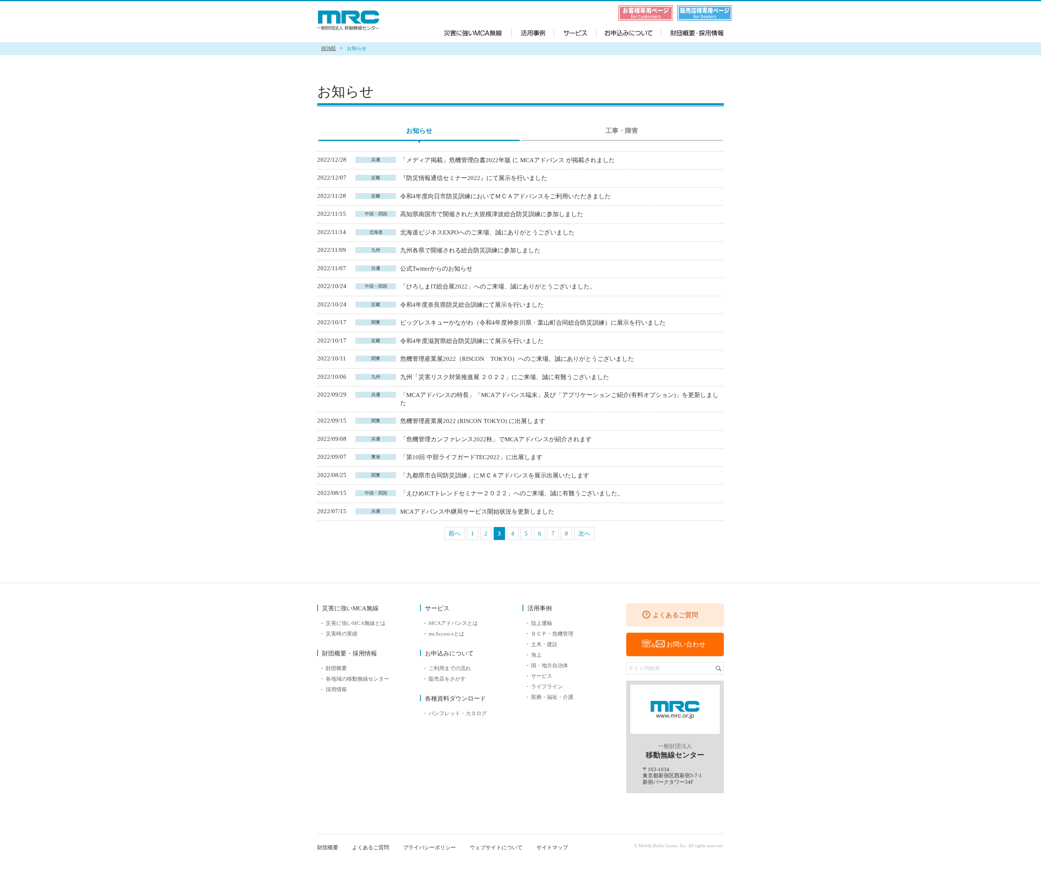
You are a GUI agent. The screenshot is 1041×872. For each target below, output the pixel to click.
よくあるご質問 (675, 615)
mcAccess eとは (446, 634)
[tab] (419, 132)
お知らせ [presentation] (419, 130)
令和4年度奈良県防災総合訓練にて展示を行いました (472, 305)
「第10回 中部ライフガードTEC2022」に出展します (472, 457)
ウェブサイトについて (496, 847)
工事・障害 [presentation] (621, 130)
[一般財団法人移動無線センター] (349, 20)
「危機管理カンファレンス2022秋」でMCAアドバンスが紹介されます (496, 439)
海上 (536, 655)
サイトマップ (552, 847)
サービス (575, 32)
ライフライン (547, 686)
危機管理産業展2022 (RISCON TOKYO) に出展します (473, 421)
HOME (328, 48)
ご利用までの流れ (450, 668)
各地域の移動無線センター (357, 679)
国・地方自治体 (549, 665)
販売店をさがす (447, 679)
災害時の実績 (341, 634)
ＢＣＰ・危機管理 (552, 634)
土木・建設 (544, 644)
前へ (455, 533)
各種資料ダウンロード (455, 698)
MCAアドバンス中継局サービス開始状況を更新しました (478, 511)
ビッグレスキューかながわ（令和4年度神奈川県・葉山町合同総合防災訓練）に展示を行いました (533, 322)
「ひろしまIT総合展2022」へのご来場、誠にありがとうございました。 (498, 286)
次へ (584, 533)
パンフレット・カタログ (458, 713)
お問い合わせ (686, 644)
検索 (718, 668)
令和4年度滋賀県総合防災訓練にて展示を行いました (472, 341)
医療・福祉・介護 (552, 697)
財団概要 (336, 668)
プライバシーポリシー (429, 847)
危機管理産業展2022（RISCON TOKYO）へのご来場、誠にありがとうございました (518, 359)
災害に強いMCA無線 (478, 32)
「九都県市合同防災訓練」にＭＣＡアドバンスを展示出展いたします (495, 475)
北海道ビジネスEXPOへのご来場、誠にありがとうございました (488, 232)
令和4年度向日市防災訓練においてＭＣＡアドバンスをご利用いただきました (505, 196)
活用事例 (533, 32)
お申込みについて (627, 32)
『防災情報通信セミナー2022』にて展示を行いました (474, 178)
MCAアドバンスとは (453, 623)
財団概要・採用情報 (691, 32)
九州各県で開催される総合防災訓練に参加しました (471, 250)
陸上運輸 (541, 623)
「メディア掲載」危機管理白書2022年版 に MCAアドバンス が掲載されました (508, 160)
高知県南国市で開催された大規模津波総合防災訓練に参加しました (492, 214)
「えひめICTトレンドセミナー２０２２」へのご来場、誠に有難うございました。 (512, 493)
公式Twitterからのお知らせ (437, 268)
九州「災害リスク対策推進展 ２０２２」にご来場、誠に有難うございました (505, 377)
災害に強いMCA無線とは (355, 623)
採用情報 (336, 689)
